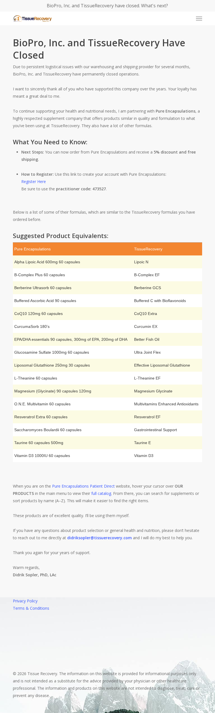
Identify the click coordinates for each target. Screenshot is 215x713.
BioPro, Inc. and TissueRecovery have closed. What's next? (107, 6)
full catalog (101, 493)
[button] (199, 18)
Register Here (33, 181)
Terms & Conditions (31, 608)
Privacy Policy (25, 601)
